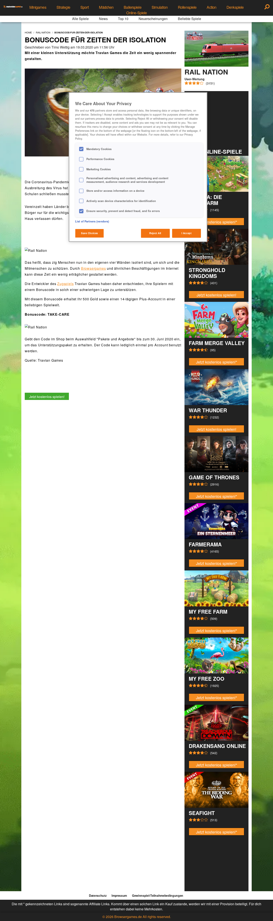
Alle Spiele (80, 18)
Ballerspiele (132, 7)
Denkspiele (235, 7)
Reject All (155, 233)
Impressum (119, 895)
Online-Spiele (136, 12)
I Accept (187, 233)
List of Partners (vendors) (92, 221)
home (28, 32)
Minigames (37, 7)
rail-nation (43, 32)
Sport (84, 7)
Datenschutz (97, 895)
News (103, 18)
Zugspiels (65, 283)
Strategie (63, 7)
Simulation (160, 7)
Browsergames (93, 268)
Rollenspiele (187, 7)
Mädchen (106, 7)
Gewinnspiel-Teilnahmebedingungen (157, 895)
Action (211, 7)
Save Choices (89, 233)
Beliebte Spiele (189, 18)
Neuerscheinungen (153, 18)
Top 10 (123, 18)
